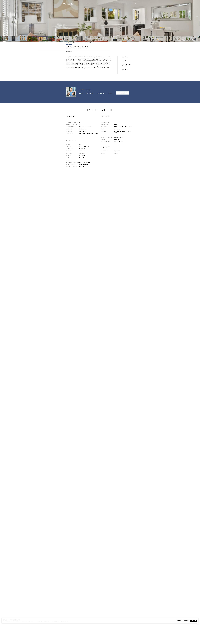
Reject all (179, 620)
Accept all (194, 620)
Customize (186, 620)
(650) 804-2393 (89, 93)
